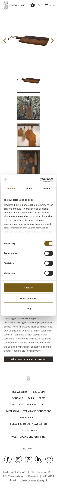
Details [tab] (28, 188)
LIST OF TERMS (28, 430)
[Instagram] (18, 459)
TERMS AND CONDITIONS (37, 411)
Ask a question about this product (28, 359)
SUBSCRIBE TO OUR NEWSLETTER (28, 423)
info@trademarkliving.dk (34, 480)
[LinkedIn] (38, 459)
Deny (28, 308)
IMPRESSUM (12, 411)
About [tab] (46, 188)
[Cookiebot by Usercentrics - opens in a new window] (40, 180)
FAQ (43, 404)
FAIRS (31, 398)
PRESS (42, 398)
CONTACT (17, 398)
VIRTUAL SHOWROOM (24, 404)
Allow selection (28, 298)
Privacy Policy (28, 417)
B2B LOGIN (39, 391)
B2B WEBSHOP (20, 391)
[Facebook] (8, 459)
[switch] (48, 253)
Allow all (28, 287)
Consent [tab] (10, 188)
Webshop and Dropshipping (28, 436)
